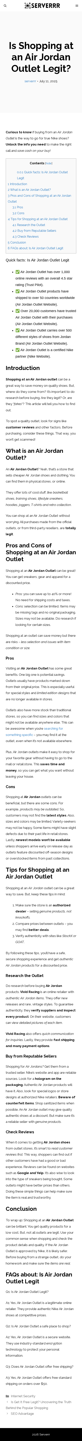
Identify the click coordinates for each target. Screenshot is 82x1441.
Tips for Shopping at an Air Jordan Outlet (38, 219)
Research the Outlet (28, 225)
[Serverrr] (43, 5)
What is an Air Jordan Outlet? (29, 190)
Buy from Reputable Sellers (34, 230)
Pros (17, 207)
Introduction (17, 184)
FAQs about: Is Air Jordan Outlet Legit (35, 248)
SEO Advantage (22, 1413)
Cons (18, 213)
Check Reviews (25, 236)
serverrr (30, 81)
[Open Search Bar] (5, 5)
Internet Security (23, 1396)
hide (48, 163)
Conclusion (17, 242)
